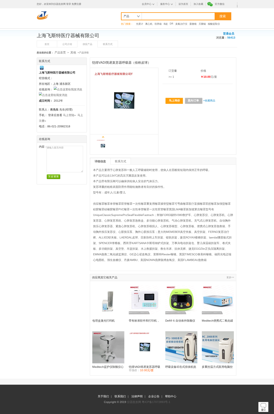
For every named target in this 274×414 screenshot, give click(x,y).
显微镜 (193, 23)
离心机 (148, 23)
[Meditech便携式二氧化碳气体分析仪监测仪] (218, 301)
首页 (47, 44)
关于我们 (103, 396)
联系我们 (120, 396)
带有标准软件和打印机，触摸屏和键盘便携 (144, 320)
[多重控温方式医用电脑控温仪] (218, 347)
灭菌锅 (202, 23)
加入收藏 (198, 4)
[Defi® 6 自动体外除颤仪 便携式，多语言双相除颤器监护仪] (181, 301)
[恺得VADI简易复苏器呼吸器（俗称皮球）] (145, 347)
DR (171, 23)
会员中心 (146, 4)
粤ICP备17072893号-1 (156, 402)
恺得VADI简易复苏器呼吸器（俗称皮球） (144, 367)
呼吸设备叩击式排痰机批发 (180, 367)
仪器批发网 (134, 402)
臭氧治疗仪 (181, 23)
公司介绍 (67, 44)
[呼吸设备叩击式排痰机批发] (181, 347)
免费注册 (76, 4)
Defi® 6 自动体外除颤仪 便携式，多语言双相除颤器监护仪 (180, 320)
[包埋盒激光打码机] (108, 301)
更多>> (230, 277)
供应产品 (87, 44)
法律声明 (137, 396)
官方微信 (219, 4)
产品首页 (60, 52)
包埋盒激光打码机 (103, 320)
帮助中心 (170, 396)
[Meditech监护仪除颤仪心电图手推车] (108, 347)
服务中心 (165, 4)
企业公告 (153, 396)
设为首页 (183, 4)
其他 (73, 52)
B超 (166, 23)
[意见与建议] (263, 411)
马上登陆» (69, 115)
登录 (68, 4)
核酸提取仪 (214, 23)
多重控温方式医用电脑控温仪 (217, 367)
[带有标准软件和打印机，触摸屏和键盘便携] (145, 301)
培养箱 (158, 23)
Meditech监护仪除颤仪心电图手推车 (108, 367)
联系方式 (108, 44)
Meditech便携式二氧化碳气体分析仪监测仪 (217, 320)
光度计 (139, 23)
